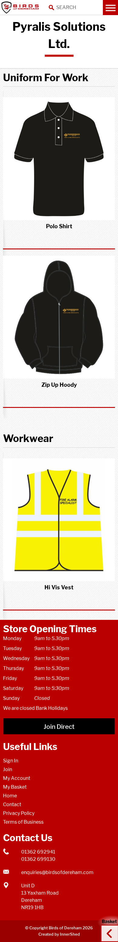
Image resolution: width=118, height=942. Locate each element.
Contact (12, 804)
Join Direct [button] (59, 726)
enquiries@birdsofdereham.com (57, 872)
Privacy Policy (18, 813)
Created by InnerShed (59, 934)
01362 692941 (38, 852)
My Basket (15, 787)
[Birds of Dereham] (21, 8)
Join (7, 769)
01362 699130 (38, 859)
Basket (107, 928)
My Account (16, 778)
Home (10, 796)
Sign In (10, 761)
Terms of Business (23, 822)
